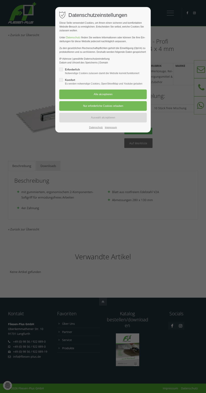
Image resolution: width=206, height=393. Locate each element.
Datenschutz (73, 37)
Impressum (111, 127)
